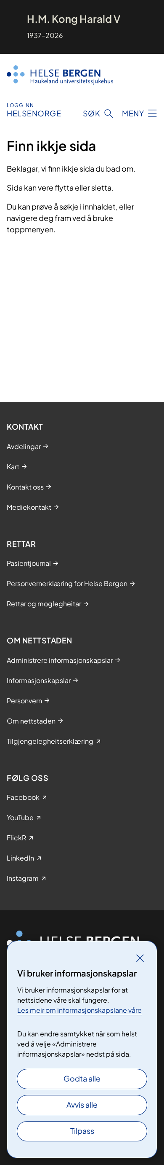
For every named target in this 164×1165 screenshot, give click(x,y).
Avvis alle (82, 1104)
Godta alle (82, 1078)
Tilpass (82, 1130)
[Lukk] (140, 958)
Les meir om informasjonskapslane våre (79, 1010)
